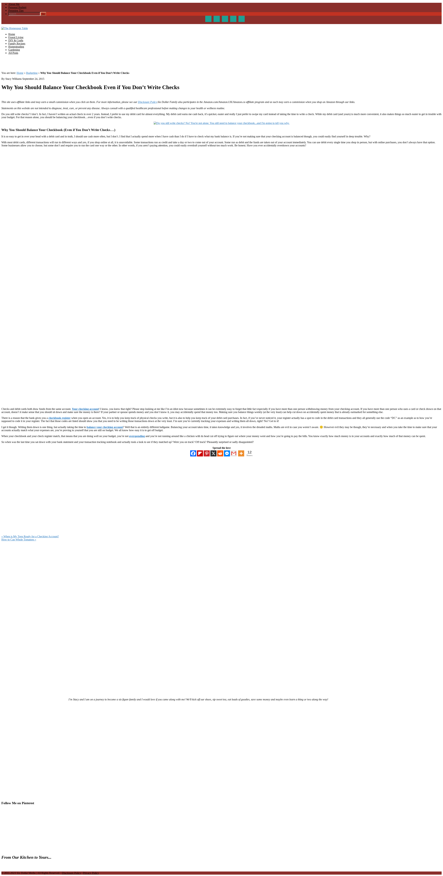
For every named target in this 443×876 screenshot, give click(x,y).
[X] (213, 453)
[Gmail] (234, 453)
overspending (137, 436)
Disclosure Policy (147, 102)
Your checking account (85, 408)
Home (20, 72)
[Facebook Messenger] (227, 453)
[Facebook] (193, 453)
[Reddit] (220, 453)
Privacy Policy (91, 873)
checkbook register (59, 417)
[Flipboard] (200, 453)
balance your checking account (105, 427)
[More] (241, 453)
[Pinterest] (207, 453)
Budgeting (32, 72)
